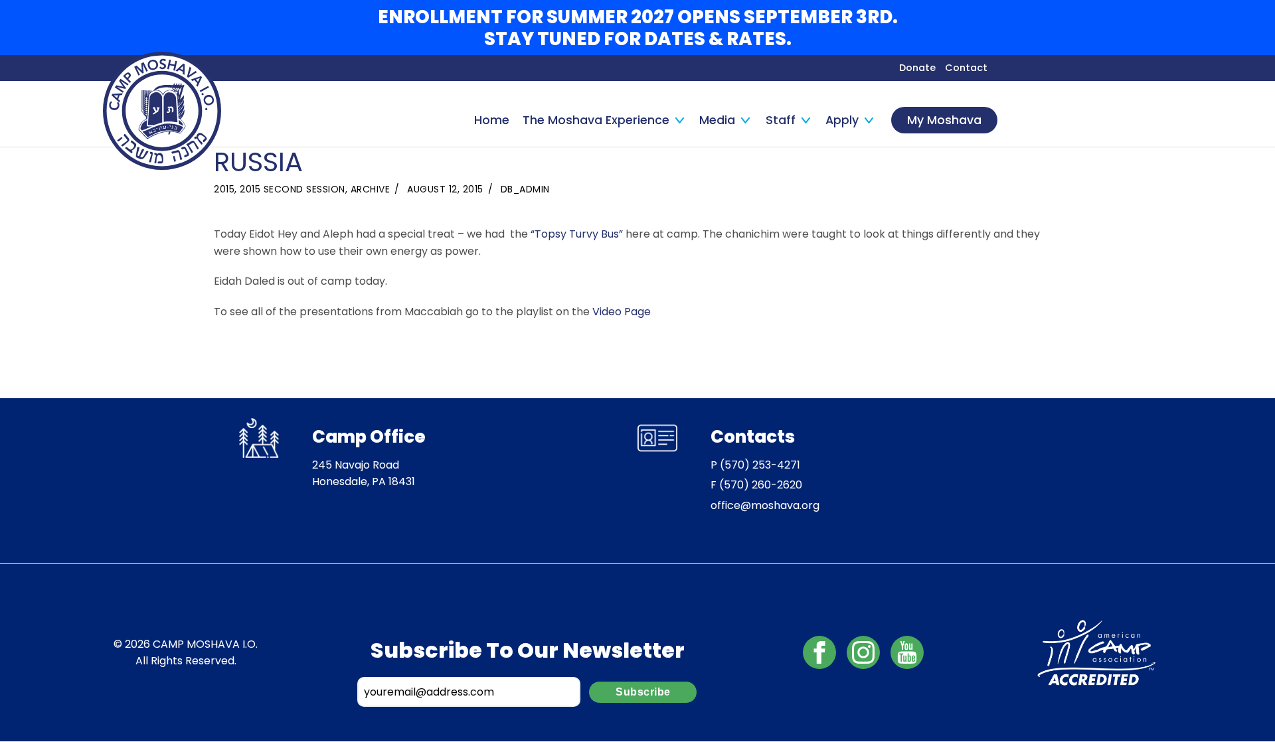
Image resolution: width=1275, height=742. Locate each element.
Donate (917, 67)
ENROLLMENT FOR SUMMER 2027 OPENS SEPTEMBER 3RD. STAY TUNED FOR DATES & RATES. (638, 28)
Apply (842, 120)
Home (491, 120)
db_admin (525, 189)
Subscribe (643, 692)
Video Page (621, 311)
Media (717, 120)
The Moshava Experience (596, 120)
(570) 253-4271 (760, 465)
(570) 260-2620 (760, 484)
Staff (781, 120)
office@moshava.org (765, 505)
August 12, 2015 (445, 189)
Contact (966, 67)
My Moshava (944, 120)
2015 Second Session (292, 189)
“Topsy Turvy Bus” (578, 234)
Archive (370, 189)
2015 (224, 189)
